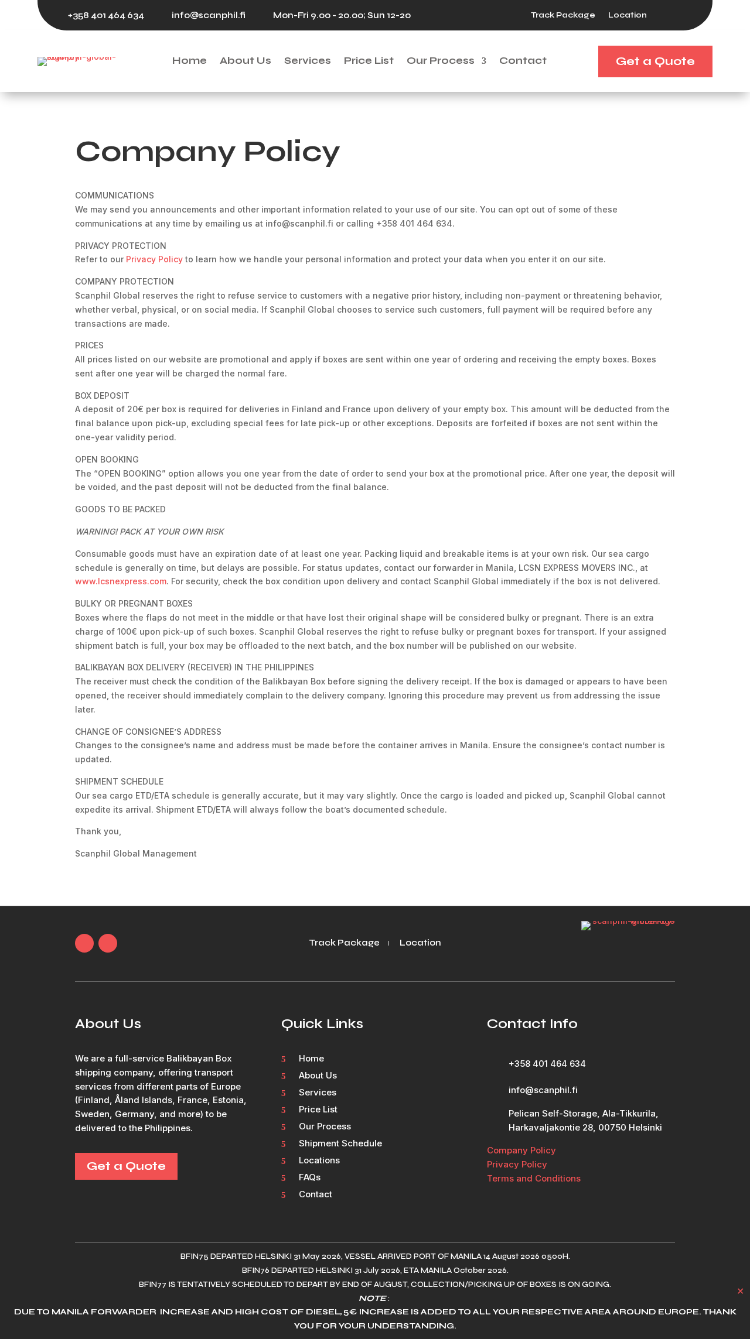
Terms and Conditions (534, 1178)
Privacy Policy (154, 259)
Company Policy (521, 1150)
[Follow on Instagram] (691, 15)
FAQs (310, 1178)
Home (189, 61)
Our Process (441, 61)
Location (627, 15)
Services (307, 61)
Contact (523, 61)
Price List (369, 61)
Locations (319, 1161)
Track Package (563, 15)
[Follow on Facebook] (668, 15)
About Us (245, 61)
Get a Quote (655, 61)
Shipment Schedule (340, 1144)
